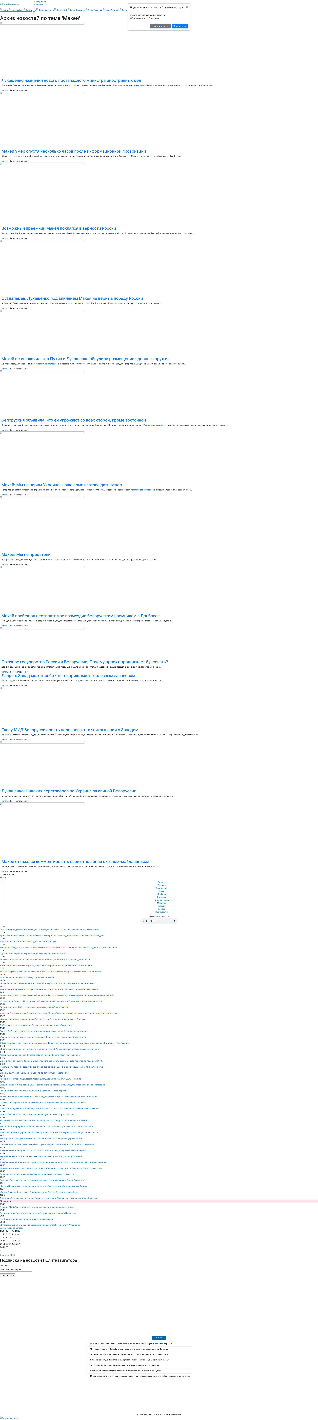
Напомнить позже (160, 26)
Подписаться (179, 26)
